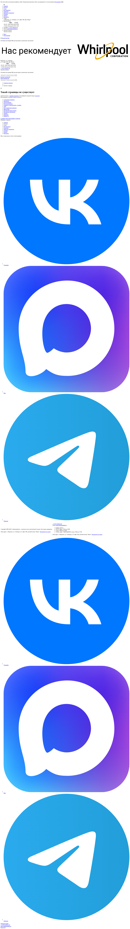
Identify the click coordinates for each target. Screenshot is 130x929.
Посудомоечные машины (10, 108)
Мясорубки (6, 109)
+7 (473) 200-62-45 (13, 27)
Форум (5, 15)
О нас (5, 8)
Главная (6, 6)
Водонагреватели (8, 103)
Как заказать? (7, 10)
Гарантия (6, 11)
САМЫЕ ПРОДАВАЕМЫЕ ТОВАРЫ (10, 118)
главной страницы (14, 95)
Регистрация (7, 35)
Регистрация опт (5, 78)
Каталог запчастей (5, 77)
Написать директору (9, 13)
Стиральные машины (9, 99)
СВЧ (5, 106)
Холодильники (7, 102)
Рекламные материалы (9, 112)
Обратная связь (4, 923)
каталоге (37, 95)
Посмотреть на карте (45, 531)
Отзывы (6, 14)
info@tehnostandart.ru (12, 29)
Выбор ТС (6, 116)
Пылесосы (6, 101)
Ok (62, 2)
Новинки (6, 114)
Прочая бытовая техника (10, 110)
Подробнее (58, 2)
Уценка (5, 113)
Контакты (6, 17)
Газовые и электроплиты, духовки (12, 105)
